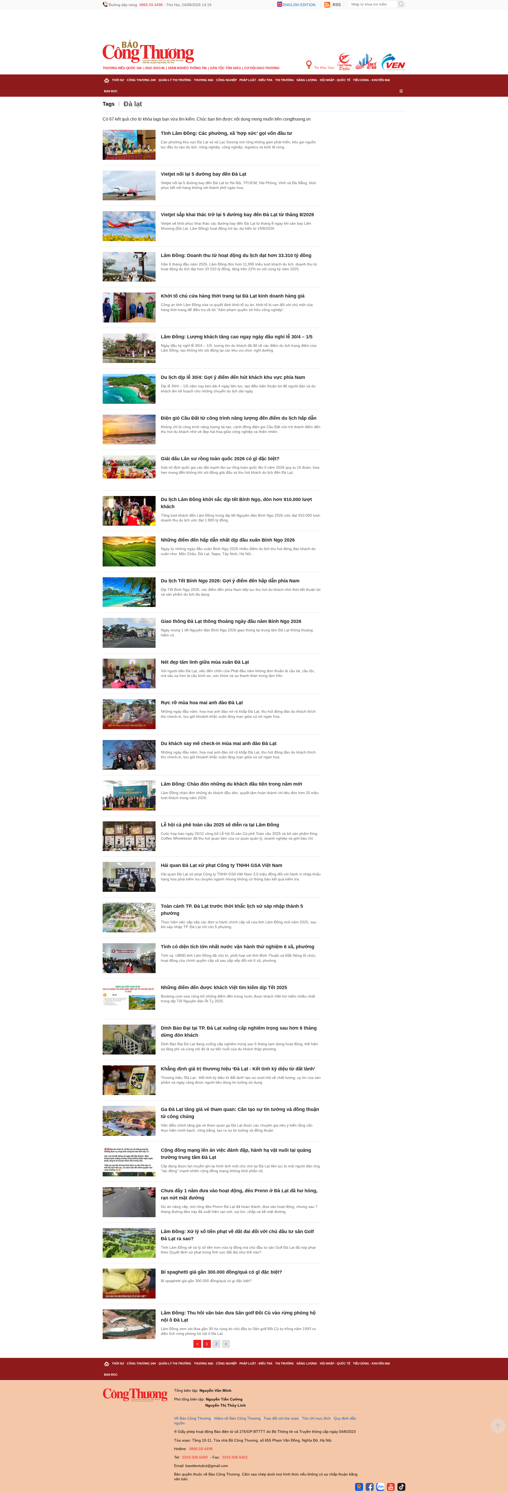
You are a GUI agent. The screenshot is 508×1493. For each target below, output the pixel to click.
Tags (109, 104)
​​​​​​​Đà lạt (133, 104)
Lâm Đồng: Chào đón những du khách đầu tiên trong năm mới (231, 784)
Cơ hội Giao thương (261, 68)
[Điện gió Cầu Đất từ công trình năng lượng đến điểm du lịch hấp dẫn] (129, 430)
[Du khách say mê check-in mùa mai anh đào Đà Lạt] (129, 755)
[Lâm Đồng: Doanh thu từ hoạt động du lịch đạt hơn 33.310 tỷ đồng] (129, 267)
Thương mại (203, 80)
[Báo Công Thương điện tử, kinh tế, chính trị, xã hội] (148, 51)
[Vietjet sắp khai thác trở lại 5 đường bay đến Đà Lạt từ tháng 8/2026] (129, 226)
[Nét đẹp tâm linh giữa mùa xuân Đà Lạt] (129, 674)
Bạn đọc (111, 91)
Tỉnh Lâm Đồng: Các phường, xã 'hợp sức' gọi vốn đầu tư (226, 133)
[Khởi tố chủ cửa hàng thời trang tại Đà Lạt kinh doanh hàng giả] (129, 307)
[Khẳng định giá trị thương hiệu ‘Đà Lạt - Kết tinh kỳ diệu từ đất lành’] (129, 1080)
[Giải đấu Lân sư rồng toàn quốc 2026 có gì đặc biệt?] (129, 470)
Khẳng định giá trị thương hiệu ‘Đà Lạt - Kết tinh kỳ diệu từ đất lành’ (238, 1068)
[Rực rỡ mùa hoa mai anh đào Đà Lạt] (129, 714)
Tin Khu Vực (323, 67)
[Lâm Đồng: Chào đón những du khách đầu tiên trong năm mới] (129, 795)
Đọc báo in (155, 68)
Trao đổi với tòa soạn (281, 1418)
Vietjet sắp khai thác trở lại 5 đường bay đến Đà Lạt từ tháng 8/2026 (237, 214)
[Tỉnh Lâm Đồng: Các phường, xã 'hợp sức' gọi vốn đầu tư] (129, 145)
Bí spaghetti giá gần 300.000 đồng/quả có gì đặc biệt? (221, 1272)
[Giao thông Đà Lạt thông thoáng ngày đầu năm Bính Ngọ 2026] (129, 633)
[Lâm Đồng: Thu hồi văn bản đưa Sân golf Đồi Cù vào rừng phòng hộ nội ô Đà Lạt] (129, 1324)
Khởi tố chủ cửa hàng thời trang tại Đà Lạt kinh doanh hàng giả (233, 296)
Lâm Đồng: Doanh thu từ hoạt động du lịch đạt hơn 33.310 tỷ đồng (236, 255)
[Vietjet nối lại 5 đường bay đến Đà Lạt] (129, 186)
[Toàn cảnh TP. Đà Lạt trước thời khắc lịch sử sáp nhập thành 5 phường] (129, 918)
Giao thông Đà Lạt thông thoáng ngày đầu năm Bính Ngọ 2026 (231, 621)
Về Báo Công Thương (192, 1418)
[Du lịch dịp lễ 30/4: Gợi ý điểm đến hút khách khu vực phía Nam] (129, 389)
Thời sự (118, 80)
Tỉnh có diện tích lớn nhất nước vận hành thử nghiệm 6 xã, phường (237, 946)
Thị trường (284, 80)
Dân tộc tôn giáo (225, 68)
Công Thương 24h (141, 80)
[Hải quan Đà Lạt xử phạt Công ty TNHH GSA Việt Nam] (129, 877)
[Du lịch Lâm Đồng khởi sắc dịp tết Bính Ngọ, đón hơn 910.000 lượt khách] (129, 511)
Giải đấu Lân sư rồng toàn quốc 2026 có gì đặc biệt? (220, 458)
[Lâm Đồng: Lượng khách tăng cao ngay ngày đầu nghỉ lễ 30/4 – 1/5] (129, 348)
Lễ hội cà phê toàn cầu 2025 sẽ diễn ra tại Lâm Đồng (220, 824)
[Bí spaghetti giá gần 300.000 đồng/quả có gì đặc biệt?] (129, 1284)
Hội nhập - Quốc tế (335, 80)
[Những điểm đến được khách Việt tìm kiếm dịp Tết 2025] (129, 999)
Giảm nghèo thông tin (187, 68)
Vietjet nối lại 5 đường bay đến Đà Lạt (203, 174)
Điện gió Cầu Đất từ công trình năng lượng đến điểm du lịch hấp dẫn (238, 418)
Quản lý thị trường (174, 80)
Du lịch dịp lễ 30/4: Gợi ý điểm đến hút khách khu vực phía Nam (233, 377)
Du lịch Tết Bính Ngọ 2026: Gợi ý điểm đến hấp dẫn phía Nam (230, 580)
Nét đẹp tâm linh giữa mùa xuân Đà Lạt (205, 662)
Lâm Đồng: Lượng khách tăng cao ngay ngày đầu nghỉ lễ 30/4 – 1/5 (236, 336)
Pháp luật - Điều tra (256, 80)
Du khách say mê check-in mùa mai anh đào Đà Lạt (218, 743)
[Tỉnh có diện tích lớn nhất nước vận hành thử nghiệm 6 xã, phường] (129, 958)
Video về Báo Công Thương (237, 1418)
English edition (299, 5)
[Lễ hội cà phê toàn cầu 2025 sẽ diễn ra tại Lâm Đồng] (129, 836)
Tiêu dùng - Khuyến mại (371, 80)
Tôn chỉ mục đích (316, 1418)
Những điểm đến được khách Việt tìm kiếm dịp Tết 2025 (224, 987)
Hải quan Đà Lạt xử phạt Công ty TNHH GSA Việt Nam (221, 865)
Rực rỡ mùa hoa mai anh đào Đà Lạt (202, 702)
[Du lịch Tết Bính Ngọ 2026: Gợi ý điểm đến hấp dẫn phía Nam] (129, 592)
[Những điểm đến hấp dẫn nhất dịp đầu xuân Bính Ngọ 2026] (129, 551)
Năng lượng (307, 80)
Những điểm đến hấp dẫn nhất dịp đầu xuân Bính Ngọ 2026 (228, 540)
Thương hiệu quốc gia (122, 68)
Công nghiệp (226, 80)
